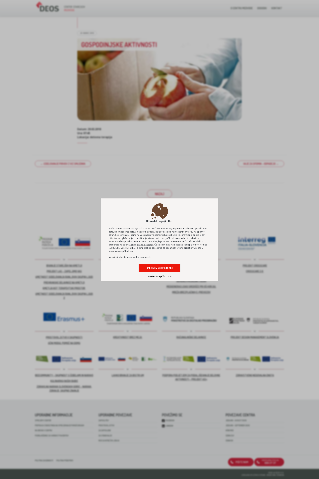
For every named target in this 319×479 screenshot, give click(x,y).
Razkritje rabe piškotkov (141, 244)
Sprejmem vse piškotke (160, 267)
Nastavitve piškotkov (159, 276)
